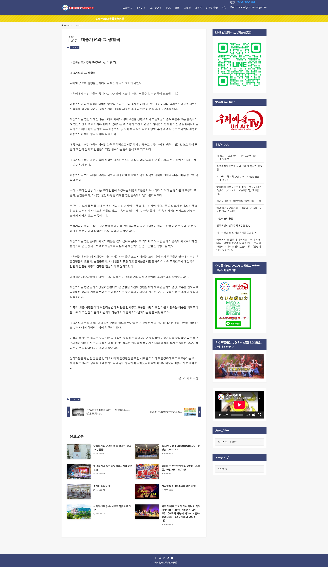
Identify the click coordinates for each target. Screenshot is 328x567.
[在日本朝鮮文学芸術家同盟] (78, 7)
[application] (239, 404)
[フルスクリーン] (259, 415)
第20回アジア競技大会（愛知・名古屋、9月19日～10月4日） (238, 209)
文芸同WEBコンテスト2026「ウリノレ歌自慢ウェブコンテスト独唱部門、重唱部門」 (238, 190)
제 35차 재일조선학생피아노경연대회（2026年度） (236, 157)
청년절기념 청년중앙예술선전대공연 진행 (238, 200)
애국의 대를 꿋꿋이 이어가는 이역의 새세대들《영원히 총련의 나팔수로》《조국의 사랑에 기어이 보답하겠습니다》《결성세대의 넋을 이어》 (238, 244)
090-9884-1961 (246, 2)
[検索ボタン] (224, 7)
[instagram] (164, 558)
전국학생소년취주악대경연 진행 (233, 225)
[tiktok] (168, 558)
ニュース (74, 47)
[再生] (219, 415)
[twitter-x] (159, 558)
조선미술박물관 (224, 218)
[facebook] (155, 558)
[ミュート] (254, 415)
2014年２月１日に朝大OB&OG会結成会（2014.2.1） (237, 178)
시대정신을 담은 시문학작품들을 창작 (236, 232)
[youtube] (172, 558)
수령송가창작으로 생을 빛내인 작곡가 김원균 (239, 168)
